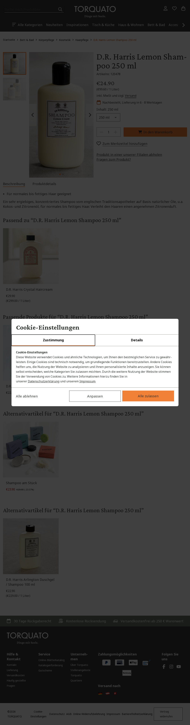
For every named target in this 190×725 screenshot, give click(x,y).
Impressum (87, 381)
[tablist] (95, 340)
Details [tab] (137, 340)
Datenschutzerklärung (43, 381)
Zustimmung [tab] (53, 340)
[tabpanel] (95, 366)
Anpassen (95, 396)
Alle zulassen (148, 396)
